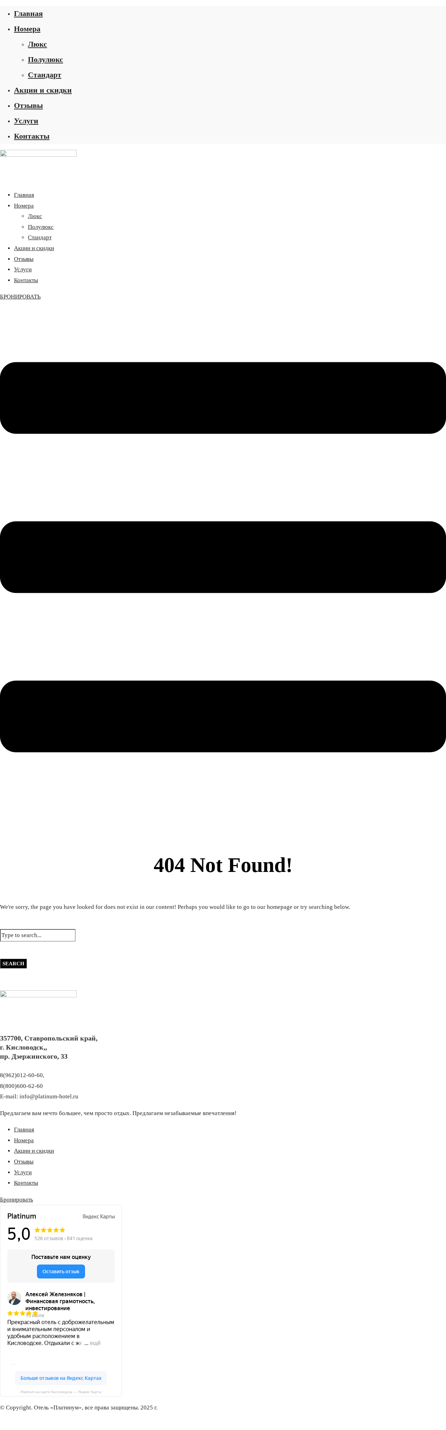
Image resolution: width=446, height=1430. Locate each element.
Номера (27, 28)
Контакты (31, 136)
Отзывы (28, 105)
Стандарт (44, 74)
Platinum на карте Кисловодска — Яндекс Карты (61, 1392)
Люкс (37, 44)
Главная (28, 13)
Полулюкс (45, 59)
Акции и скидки (43, 90)
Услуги (26, 120)
